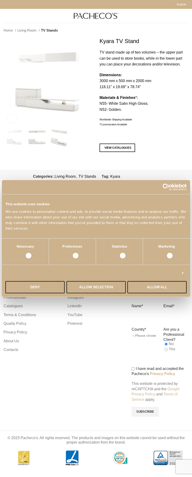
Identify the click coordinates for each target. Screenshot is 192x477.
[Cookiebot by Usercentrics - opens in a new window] (166, 187)
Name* (137, 306)
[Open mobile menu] (5, 16)
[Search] (187, 16)
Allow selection (96, 287)
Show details (166, 273)
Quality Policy (15, 323)
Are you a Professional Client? (173, 334)
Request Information (121, 135)
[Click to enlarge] (11, 118)
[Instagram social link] (135, 176)
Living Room (27, 30)
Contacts (11, 350)
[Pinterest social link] (145, 176)
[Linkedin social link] (151, 176)
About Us (11, 341)
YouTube (74, 315)
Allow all (157, 287)
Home (9, 30)
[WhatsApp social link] (156, 176)
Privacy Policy (15, 332)
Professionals (15, 297)
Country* (139, 329)
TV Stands (49, 30)
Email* (168, 306)
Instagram (75, 297)
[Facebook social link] (129, 176)
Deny (35, 287)
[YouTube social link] (140, 176)
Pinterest (74, 323)
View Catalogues (117, 147)
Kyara (115, 176)
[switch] (72, 255)
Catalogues (13, 306)
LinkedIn (74, 306)
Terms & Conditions (20, 315)
